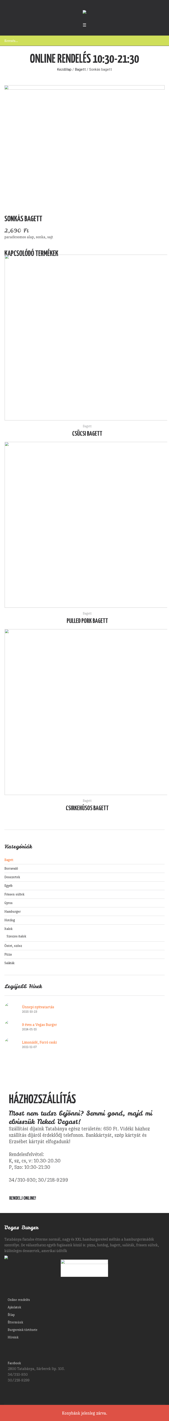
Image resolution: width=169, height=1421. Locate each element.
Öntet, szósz (13, 946)
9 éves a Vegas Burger (39, 1025)
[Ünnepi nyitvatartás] (11, 1008)
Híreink (13, 1337)
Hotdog (9, 920)
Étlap (11, 1315)
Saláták (9, 963)
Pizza (8, 954)
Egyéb (8, 885)
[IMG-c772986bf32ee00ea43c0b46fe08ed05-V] (84, 145)
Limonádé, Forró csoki (39, 1042)
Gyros (8, 903)
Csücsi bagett (87, 434)
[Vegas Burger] (84, 12)
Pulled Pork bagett (87, 621)
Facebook (14, 1363)
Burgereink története (22, 1330)
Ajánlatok (14, 1307)
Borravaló (11, 868)
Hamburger (12, 911)
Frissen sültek (14, 894)
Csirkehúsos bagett (87, 808)
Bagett (80, 69)
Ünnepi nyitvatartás (38, 1007)
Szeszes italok (16, 936)
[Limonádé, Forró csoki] (11, 1043)
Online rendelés (19, 1300)
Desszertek (12, 877)
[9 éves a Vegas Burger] (11, 1025)
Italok (8, 929)
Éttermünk (15, 1322)
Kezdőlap (64, 69)
